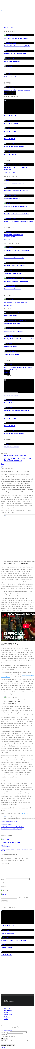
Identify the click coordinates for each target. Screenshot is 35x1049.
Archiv (7, 372)
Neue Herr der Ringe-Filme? (12, 323)
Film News (8, 27)
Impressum (6, 1000)
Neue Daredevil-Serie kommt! (12, 198)
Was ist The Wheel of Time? (12, 354)
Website (3, 886)
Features (8, 305)
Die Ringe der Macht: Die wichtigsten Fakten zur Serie (19, 339)
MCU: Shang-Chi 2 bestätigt (12, 76)
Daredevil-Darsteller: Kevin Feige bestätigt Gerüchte (18, 221)
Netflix (15, 821)
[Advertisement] (17, 20)
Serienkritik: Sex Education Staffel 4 (14, 258)
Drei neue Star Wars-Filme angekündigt (15, 53)
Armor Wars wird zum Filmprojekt (14, 183)
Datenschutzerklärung (9, 1001)
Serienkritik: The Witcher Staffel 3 (13, 273)
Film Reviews (10, 93)
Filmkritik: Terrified (10, 131)
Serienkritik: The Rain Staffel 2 (12, 827)
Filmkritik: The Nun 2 (10, 154)
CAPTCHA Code (22, 897)
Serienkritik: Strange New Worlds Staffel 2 (16, 281)
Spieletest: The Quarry (10, 346)
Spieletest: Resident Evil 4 (11, 315)
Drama (11, 821)
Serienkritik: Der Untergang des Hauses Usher (16, 250)
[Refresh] (4, 894)
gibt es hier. (24, 813)
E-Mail (3, 882)
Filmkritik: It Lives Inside (11, 115)
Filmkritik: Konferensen (11, 123)
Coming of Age (5, 821)
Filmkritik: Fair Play (10, 139)
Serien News (9, 172)
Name (3, 879)
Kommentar (5, 864)
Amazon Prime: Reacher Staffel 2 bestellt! (15, 206)
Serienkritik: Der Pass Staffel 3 (12, 289)
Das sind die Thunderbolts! (11, 69)
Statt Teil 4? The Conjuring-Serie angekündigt (17, 46)
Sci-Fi (18, 821)
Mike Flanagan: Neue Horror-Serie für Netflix (16, 214)
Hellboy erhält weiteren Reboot (12, 61)
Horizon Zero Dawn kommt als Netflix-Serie (16, 190)
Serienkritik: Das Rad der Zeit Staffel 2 (15, 265)
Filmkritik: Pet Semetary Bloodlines (14, 146)
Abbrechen (4, 1047)
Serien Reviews (10, 239)
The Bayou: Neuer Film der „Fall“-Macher (16, 38)
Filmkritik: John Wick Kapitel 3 (11, 829)
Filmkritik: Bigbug (11, 447)
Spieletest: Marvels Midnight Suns (13, 331)
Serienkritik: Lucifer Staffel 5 (16, 302)
